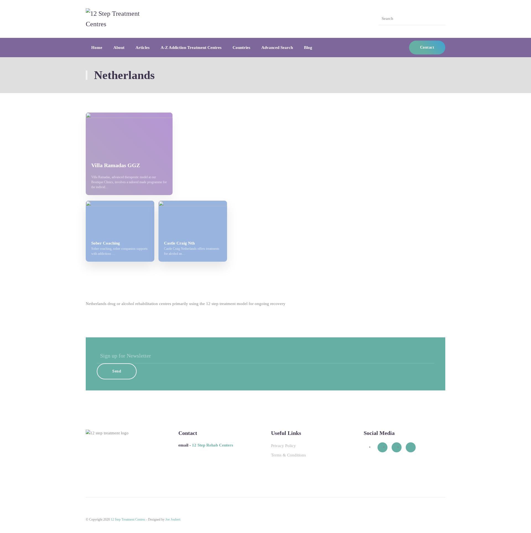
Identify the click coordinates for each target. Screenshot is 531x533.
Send (116, 371)
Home (96, 47)
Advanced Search (277, 47)
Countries (241, 47)
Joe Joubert (172, 519)
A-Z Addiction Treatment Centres (191, 47)
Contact (427, 47)
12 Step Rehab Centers (212, 445)
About (118, 47)
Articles (143, 47)
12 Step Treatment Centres (128, 519)
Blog (308, 47)
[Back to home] (120, 19)
